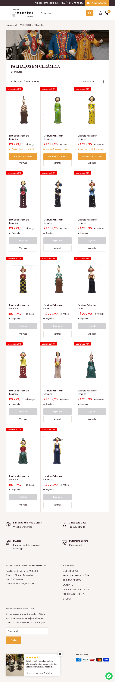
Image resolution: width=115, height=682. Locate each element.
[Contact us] (109, 676)
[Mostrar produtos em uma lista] (103, 81)
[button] (60, 654)
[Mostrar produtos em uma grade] (98, 81)
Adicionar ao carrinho (23, 156)
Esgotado (23, 240)
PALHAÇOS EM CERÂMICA (32, 25)
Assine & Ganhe (99, 3)
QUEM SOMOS (70, 570)
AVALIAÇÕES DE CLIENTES (76, 589)
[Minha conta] (100, 13)
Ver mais (23, 163)
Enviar (13, 640)
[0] (106, 13)
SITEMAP (67, 598)
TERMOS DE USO (72, 580)
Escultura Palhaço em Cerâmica (19, 137)
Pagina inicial (11, 25)
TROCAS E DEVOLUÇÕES (76, 575)
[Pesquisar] (89, 13)
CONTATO (68, 584)
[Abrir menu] (7, 13)
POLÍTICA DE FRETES (73, 594)
